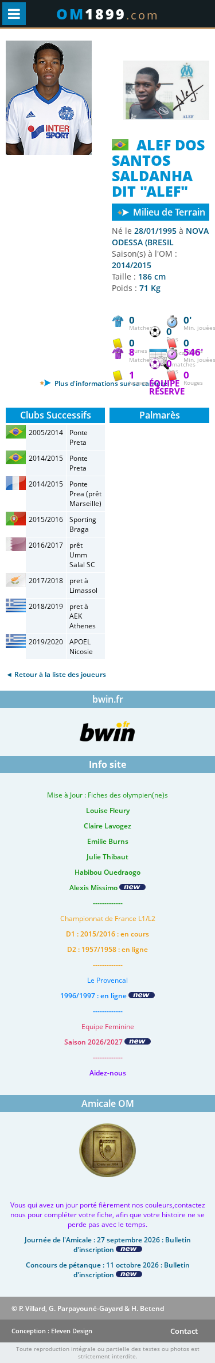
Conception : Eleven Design (51, 1330)
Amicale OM (107, 1103)
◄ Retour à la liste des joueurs (56, 674)
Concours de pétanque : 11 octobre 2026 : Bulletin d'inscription (108, 1270)
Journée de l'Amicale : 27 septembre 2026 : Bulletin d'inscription (108, 1244)
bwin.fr (107, 699)
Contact (184, 1331)
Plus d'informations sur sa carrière (110, 383)
